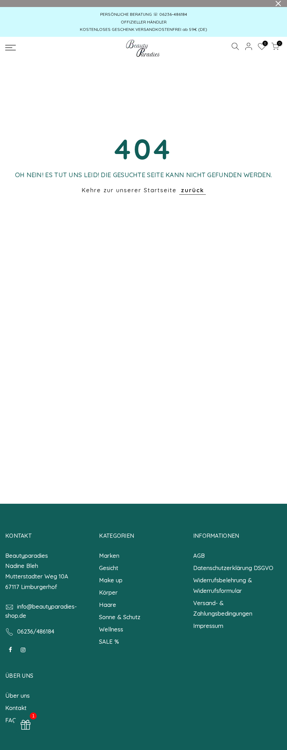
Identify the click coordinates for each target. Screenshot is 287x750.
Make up (110, 580)
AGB (199, 555)
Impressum (208, 625)
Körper (108, 592)
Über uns (17, 695)
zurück (192, 190)
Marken (109, 555)
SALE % (109, 641)
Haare (107, 604)
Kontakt (16, 707)
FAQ (11, 720)
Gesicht (108, 567)
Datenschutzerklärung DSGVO (233, 567)
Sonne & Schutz (119, 617)
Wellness (111, 629)
